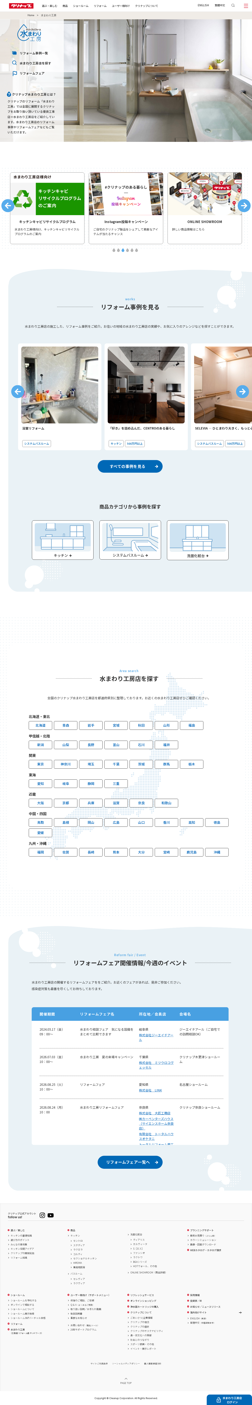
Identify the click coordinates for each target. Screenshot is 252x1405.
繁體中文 (220, 5)
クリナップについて (146, 6)
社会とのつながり (139, 1339)
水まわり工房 (26, 1331)
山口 (141, 822)
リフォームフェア (32, 73)
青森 (65, 725)
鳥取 (40, 822)
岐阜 (65, 783)
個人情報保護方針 (152, 1363)
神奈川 (66, 764)
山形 (166, 725)
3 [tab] (122, 250)
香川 (166, 822)
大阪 (40, 802)
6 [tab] (136, 250)
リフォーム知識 (19, 1257)
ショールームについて (22, 1309)
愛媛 (40, 832)
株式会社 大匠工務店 (154, 1113)
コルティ (77, 1254)
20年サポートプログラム (83, 1329)
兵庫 (91, 802)
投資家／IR (196, 1300)
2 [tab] (118, 250)
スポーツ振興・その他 (142, 1344)
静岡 (91, 783)
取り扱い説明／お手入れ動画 (85, 1309)
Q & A (82, 1304)
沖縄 (217, 852)
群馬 (166, 764)
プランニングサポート (202, 1230)
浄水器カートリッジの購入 (144, 1306)
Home (31, 15)
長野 (91, 744)
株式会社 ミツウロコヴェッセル (156, 1065)
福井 (166, 744)
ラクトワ (138, 1257)
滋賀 (116, 802)
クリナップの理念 (139, 1322)
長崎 (91, 852)
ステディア (79, 1245)
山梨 (65, 744)
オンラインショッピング (143, 1300)
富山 (116, 744)
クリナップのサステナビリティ (146, 1330)
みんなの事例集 (19, 1244)
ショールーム (80, 6)
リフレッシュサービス (142, 1295)
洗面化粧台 (136, 1234)
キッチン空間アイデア (22, 1248)
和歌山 (166, 802)
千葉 (116, 764)
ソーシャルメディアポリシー (126, 1363)
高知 (191, 822)
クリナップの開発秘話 (22, 1253)
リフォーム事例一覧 (34, 53)
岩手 (91, 725)
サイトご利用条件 (99, 1363)
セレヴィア (79, 1278)
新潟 (40, 744)
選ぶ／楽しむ (18, 1230)
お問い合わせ (84, 1325)
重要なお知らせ (78, 1317)
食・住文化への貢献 (141, 1335)
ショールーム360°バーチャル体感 (28, 1317)
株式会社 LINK (150, 1090)
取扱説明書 (76, 1313)
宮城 (116, 725)
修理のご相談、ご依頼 (82, 1300)
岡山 (91, 822)
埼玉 (91, 764)
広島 (116, 822)
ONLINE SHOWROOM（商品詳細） (148, 1272)
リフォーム (100, 6)
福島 (191, 725)
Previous (7, 205)
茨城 (141, 764)
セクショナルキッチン (85, 1258)
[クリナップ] (21, 7)
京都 (65, 802)
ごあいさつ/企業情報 (141, 1317)
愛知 (40, 783)
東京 (40, 764)
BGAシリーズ (140, 1261)
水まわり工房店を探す (35, 63)
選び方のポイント (20, 1239)
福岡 (40, 852)
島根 (65, 822)
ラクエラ (78, 1249)
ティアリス (139, 1239)
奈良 (141, 802)
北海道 (40, 725)
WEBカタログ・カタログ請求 (205, 1250)
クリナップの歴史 (139, 1326)
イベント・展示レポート (143, 1348)
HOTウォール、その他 (145, 1266)
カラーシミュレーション (203, 1239)
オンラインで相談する (22, 1304)
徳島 (217, 822)
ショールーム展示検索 (22, 1313)
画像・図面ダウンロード (203, 1244)
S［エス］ (138, 1248)
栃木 (191, 764)
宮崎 (166, 852)
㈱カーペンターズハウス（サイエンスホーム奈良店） (156, 1123)
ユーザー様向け (121, 6)
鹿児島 (192, 852)
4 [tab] (127, 250)
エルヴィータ (140, 1244)
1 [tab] (113, 250)
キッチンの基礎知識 (21, 1235)
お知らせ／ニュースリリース (205, 1306)
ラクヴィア (79, 1283)
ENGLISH (203, 5)
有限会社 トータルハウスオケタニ (156, 1136)
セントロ (78, 1240)
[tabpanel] (47, 208)
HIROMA (77, 1262)
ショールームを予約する (24, 1300)
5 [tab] (132, 250)
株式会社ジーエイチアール (156, 1037)
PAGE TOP (126, 1383)
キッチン (75, 1235)
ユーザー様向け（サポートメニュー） (90, 1295)
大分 (141, 852)
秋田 (141, 725)
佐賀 (65, 852)
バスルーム (76, 1273)
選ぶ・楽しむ (49, 6)
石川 (141, 744)
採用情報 (195, 1295)
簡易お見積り (203, 1235)
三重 (116, 783)
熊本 (116, 852)
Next (244, 205)
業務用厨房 (79, 1267)
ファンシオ (139, 1252)
